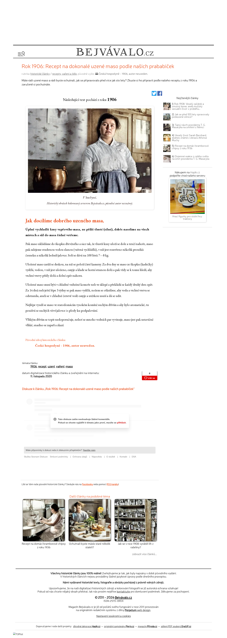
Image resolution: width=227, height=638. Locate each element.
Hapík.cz (195, 172)
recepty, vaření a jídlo (64, 73)
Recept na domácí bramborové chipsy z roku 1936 (44, 545)
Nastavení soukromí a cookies (113, 616)
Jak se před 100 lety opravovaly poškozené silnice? (190, 115)
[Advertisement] (113, 22)
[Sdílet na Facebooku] (159, 94)
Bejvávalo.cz (123, 597)
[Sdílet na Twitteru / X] (154, 94)
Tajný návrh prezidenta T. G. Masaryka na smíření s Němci (189, 126)
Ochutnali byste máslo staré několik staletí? (89, 545)
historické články (40, 73)
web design (137, 610)
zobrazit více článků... (144, 554)
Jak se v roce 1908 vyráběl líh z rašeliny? (135, 545)
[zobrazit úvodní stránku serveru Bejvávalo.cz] (115, 55)
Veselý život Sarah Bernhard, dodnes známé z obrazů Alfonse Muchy (189, 137)
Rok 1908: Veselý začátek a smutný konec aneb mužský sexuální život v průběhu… (188, 106)
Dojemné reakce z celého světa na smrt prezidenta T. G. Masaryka (190, 157)
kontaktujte (123, 591)
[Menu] (21, 53)
